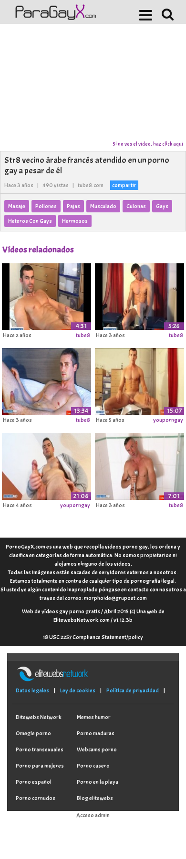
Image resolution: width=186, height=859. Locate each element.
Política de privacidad (132, 690)
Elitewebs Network (39, 717)
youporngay (168, 420)
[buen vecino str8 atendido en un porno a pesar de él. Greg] (139, 380)
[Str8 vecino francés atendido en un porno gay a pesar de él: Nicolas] (46, 295)
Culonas (136, 206)
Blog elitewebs (95, 798)
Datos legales (32, 690)
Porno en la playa (97, 782)
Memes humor (94, 717)
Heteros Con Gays (30, 221)
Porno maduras (95, 733)
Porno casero (93, 765)
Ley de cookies (77, 690)
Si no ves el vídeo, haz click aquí (148, 143)
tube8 (83, 335)
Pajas (73, 206)
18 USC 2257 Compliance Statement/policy (93, 637)
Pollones (46, 206)
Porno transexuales (39, 749)
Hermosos (75, 221)
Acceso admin (93, 815)
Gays (162, 206)
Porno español (34, 782)
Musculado (103, 206)
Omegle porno (33, 733)
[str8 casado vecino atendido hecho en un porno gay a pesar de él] (139, 465)
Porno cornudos (35, 798)
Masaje (16, 206)
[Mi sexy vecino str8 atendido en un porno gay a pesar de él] (46, 380)
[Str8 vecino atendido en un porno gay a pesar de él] (139, 295)
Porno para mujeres (40, 765)
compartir (124, 185)
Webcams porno (97, 749)
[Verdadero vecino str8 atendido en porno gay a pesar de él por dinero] (46, 465)
